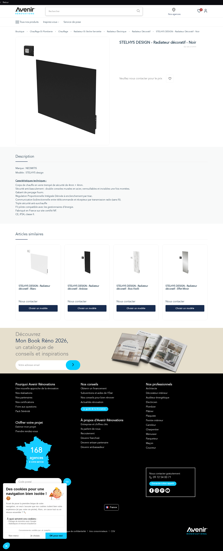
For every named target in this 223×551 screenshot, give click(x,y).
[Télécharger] (73, 365)
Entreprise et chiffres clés (94, 424)
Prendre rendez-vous (26, 431)
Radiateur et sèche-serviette (87, 31)
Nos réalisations (23, 393)
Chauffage (63, 31)
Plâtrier (149, 411)
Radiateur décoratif (141, 31)
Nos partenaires (23, 397)
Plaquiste (151, 416)
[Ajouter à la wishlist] (170, 78)
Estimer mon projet (25, 426)
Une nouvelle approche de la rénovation (37, 388)
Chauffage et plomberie (41, 31)
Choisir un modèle (38, 308)
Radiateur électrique (116, 31)
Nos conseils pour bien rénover (97, 397)
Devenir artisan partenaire (94, 442)
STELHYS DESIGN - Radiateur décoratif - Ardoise (83, 287)
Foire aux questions (25, 406)
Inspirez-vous (50, 22)
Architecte (151, 388)
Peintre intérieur (154, 420)
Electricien (151, 402)
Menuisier (151, 434)
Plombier (151, 406)
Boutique (19, 31)
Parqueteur (152, 438)
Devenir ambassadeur (92, 447)
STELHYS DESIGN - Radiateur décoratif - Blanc (34, 287)
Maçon (149, 443)
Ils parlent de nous (90, 429)
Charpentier (152, 429)
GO (67, 482)
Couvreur (151, 447)
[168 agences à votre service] (33, 470)
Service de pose (72, 22)
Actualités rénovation (92, 402)
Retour (5, 2)
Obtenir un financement (93, 388)
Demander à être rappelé (163, 483)
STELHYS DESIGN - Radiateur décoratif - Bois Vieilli (132, 287)
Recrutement (88, 433)
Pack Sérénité (22, 411)
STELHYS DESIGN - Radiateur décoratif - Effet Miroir (181, 287)
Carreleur (151, 425)
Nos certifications (24, 402)
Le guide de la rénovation (94, 409)
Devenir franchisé (90, 438)
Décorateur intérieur (156, 393)
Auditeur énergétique (157, 397)
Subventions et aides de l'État (97, 393)
